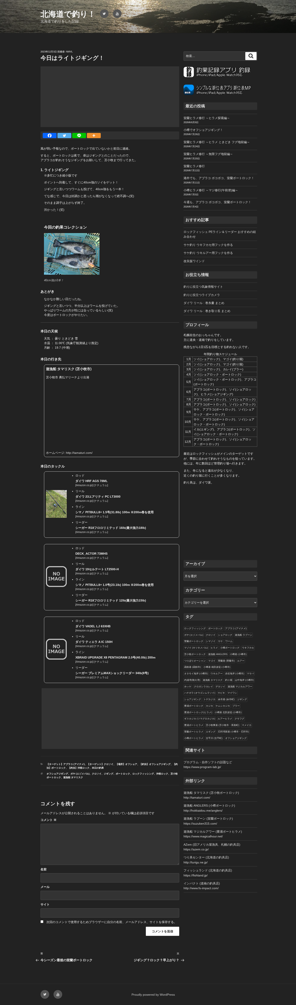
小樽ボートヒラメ (193, 738)
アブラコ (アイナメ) (236, 628)
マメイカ (246, 725)
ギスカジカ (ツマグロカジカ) (199, 718)
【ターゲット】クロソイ (100, 764)
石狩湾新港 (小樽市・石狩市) (233, 731)
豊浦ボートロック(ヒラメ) (198, 712)
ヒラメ (214, 647)
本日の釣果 (98, 767)
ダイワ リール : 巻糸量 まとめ (204, 303)
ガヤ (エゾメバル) (79, 773)
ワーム (229, 641)
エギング (210, 731)
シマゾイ (210, 641)
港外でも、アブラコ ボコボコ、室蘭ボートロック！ (219, 178)
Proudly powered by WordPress (153, 994)
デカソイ (220, 686)
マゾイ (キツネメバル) (196, 647)
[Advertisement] (110, 96)
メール (45, 887)
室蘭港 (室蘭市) (226, 660)
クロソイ (96, 773)
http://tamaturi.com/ (79, 452)
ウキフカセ (248, 647)
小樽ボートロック (229, 647)
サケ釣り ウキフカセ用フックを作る (208, 245)
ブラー (236, 705)
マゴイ (211, 660)
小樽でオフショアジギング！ (203, 130)
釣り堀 (228, 680)
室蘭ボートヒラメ (193, 731)
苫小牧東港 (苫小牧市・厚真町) (222, 725)
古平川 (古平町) (214, 738)
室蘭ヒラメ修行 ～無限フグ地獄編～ (208, 154)
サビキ (221, 692)
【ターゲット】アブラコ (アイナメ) (66, 764)
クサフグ (239, 718)
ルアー (240, 660)
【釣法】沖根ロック (78, 767)
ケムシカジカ (223, 705)
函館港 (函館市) (192, 667)
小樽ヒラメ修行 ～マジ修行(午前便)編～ (211, 190)
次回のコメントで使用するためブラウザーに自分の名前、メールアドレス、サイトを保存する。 (111, 922)
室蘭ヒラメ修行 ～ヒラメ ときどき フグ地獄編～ (217, 142)
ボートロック (123, 773)
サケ (220, 641)
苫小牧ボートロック (195, 654)
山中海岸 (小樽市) (244, 680)
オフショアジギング (57, 773)
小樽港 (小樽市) (238, 654)
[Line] (79, 135)
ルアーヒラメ (225, 718)
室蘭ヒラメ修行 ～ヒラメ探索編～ (207, 118)
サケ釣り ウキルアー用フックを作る (208, 253)
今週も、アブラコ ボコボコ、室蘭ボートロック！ (217, 202)
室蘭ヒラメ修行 (194, 166)
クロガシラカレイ (203, 686)
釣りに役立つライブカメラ (202, 295)
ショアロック (225, 635)
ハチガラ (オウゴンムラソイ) (199, 692)
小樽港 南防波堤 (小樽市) (216, 667)
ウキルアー (217, 673)
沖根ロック (162, 773)
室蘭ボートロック (193, 641)
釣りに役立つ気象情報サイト (203, 286)
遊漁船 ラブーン (243, 635)
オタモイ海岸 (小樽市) (196, 673)
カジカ (209, 705)
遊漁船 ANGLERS (217, 654)
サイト (45, 904)
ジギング (108, 773)
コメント (49, 820)
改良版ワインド (194, 261)
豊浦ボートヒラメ (193, 725)
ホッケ (187, 686)
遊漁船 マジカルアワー (240, 686)
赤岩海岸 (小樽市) (234, 673)
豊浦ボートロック (193, 705)
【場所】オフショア (126, 764)
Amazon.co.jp (84, 485)
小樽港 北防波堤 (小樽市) (228, 712)
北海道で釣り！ (68, 14)
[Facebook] (50, 135)
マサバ (250, 673)
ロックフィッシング (143, 773)
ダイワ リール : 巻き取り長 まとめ (207, 311)
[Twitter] (64, 135)
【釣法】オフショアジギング (155, 764)
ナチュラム (100, 485)
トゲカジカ (209, 699)
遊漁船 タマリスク (73, 777)
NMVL (69, 51)
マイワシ (232, 692)
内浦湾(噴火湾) (192, 680)
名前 (44, 869)
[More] (94, 135)
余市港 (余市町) (226, 699)
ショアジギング (192, 699)
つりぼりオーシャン (195, 660)
